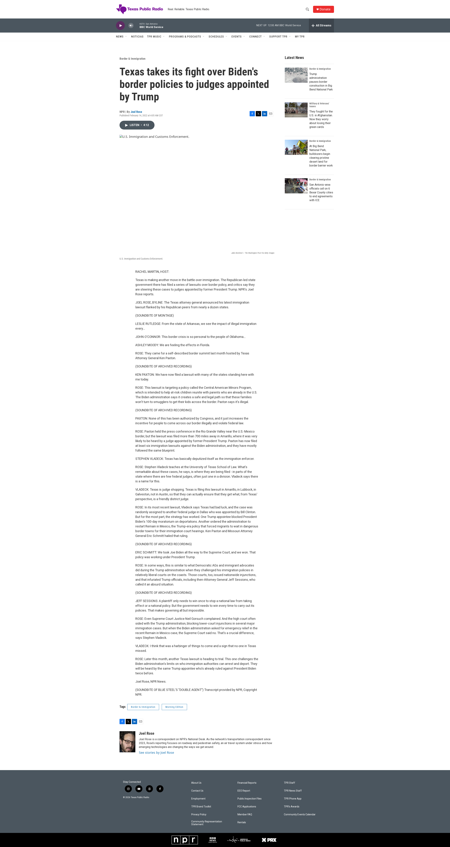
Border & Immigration (132, 58)
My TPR (300, 36)
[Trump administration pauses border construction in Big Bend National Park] (296, 75)
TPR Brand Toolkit (201, 806)
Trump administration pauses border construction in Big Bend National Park (321, 81)
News (120, 36)
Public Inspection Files (249, 798)
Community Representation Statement (206, 823)
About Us (196, 783)
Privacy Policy (198, 814)
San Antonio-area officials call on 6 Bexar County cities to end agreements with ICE (321, 192)
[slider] (136, 25)
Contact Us (197, 790)
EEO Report (243, 790)
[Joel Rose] (127, 741)
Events (237, 36)
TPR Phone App (292, 798)
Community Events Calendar (300, 814)
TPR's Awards (291, 806)
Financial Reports (246, 783)
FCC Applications (246, 806)
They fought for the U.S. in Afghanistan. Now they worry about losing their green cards (321, 119)
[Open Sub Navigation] (126, 36)
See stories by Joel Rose (156, 752)
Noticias (137, 36)
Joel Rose (136, 112)
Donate (325, 9)
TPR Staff (289, 783)
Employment (198, 798)
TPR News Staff (293, 790)
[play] (120, 26)
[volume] (131, 26)
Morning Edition (174, 707)
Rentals (241, 822)
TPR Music (154, 36)
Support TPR (278, 36)
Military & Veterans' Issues (319, 105)
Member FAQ (244, 814)
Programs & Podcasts (185, 36)
